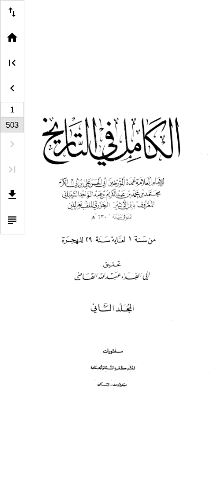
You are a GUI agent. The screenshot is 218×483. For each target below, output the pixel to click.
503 (12, 124)
